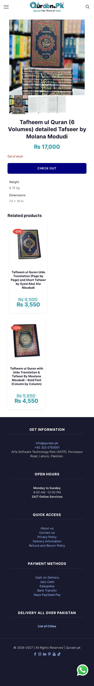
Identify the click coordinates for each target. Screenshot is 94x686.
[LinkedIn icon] (44, 654)
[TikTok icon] (59, 654)
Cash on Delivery (47, 577)
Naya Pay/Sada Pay (47, 595)
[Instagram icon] (40, 654)
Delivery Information (47, 541)
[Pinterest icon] (49, 654)
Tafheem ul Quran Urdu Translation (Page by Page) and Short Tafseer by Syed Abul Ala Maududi (28, 279)
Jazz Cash (47, 582)
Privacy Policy (47, 537)
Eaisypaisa (47, 586)
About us (47, 528)
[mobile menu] (6, 7)
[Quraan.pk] (47, 7)
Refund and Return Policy (47, 545)
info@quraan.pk (47, 443)
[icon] (54, 654)
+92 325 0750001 (47, 447)
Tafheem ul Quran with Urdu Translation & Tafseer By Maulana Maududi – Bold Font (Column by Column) (26, 376)
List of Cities (47, 626)
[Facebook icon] (35, 654)
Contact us (47, 532)
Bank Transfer (47, 590)
